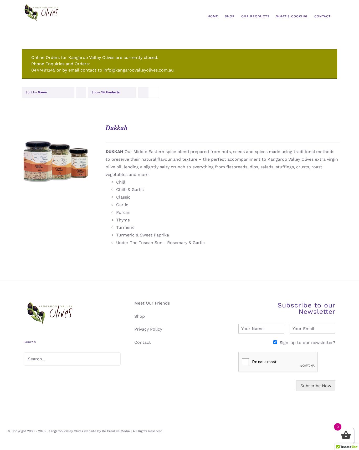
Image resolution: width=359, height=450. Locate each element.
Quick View (56, 162)
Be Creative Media (116, 431)
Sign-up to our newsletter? (307, 342)
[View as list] (153, 92)
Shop (139, 316)
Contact (142, 342)
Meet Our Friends (152, 303)
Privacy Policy (148, 329)
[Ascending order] (81, 92)
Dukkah (116, 127)
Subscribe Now (315, 385)
